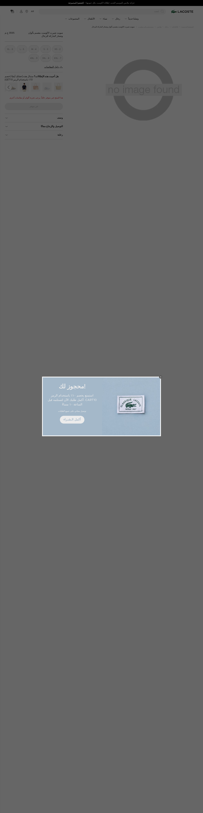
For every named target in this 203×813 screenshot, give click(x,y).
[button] (160, 377)
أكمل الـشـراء (72, 419)
